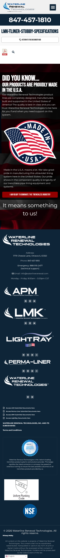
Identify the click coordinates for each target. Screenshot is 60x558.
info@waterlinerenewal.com (34, 273)
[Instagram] (36, 354)
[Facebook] (25, 301)
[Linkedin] (30, 301)
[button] (53, 7)
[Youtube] (34, 301)
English (11, 556)
